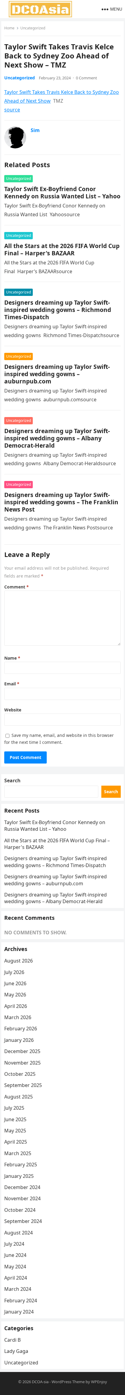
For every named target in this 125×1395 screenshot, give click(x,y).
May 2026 (15, 994)
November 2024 (22, 1198)
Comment (16, 587)
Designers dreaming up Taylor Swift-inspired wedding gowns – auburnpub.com (57, 374)
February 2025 (20, 1164)
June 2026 (15, 983)
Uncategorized (32, 28)
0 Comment (86, 78)
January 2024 (19, 1311)
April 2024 (15, 1277)
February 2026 (20, 1028)
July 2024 (14, 1244)
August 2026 (18, 960)
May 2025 (15, 1130)
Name (12, 658)
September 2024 (23, 1221)
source (12, 109)
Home (9, 28)
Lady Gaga (16, 1351)
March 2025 (17, 1153)
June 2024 (15, 1255)
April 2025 (15, 1141)
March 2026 (17, 1017)
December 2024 (22, 1187)
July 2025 (14, 1108)
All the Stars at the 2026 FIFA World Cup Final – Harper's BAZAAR (62, 249)
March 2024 (17, 1289)
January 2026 (19, 1040)
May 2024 (15, 1266)
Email (11, 684)
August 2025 (18, 1096)
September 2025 (23, 1085)
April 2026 (15, 1006)
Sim (35, 130)
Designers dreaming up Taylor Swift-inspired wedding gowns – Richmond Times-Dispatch (57, 309)
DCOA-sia (40, 1381)
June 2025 (15, 1119)
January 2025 (19, 1176)
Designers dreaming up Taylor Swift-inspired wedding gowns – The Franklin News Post (61, 502)
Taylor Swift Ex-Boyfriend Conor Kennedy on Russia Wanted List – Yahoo (62, 192)
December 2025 (22, 1051)
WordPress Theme (68, 1381)
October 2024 (19, 1210)
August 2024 (18, 1232)
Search (12, 780)
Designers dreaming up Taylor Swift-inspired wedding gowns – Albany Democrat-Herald (57, 438)
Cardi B (12, 1340)
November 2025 (22, 1062)
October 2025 (19, 1074)
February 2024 (20, 1300)
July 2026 (14, 972)
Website (12, 710)
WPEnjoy (99, 1381)
